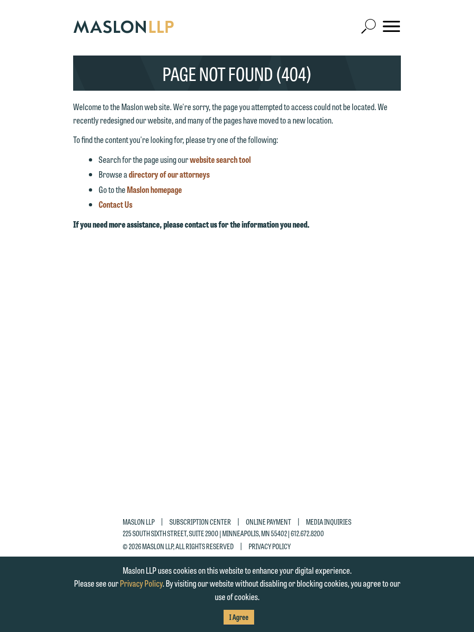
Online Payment (268, 521)
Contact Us (115, 204)
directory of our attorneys (169, 173)
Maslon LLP (139, 521)
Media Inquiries (328, 521)
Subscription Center (200, 521)
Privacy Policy (270, 545)
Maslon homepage (154, 189)
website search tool (220, 159)
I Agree (239, 617)
